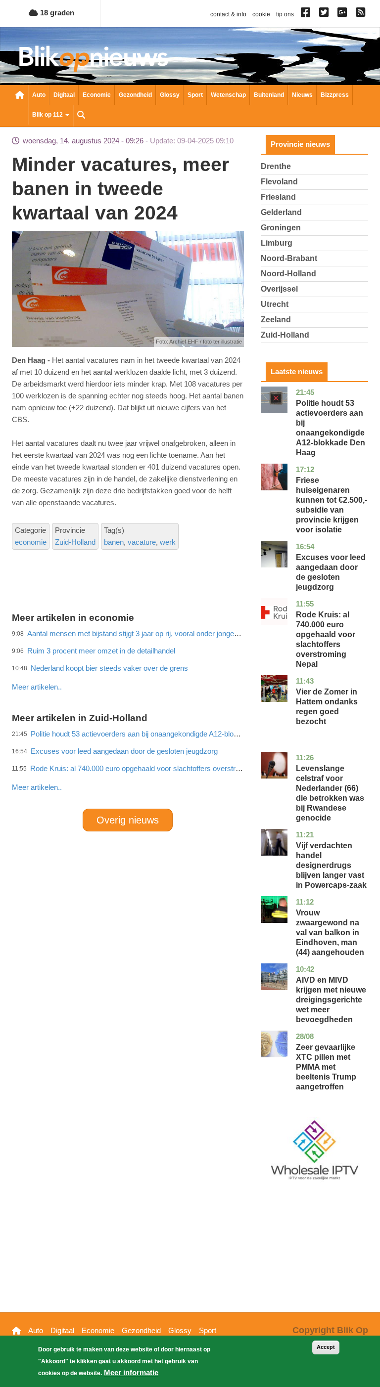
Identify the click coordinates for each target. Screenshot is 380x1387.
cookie (261, 14)
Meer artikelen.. (37, 787)
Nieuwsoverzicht (20, 96)
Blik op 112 (48, 114)
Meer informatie (131, 1372)
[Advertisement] (192, 665)
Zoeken (81, 116)
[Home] (93, 58)
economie (31, 542)
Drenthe (276, 166)
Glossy (170, 94)
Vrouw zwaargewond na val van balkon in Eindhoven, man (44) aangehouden (330, 932)
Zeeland (276, 319)
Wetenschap (228, 94)
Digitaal (64, 94)
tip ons (285, 14)
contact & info (228, 14)
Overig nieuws (127, 820)
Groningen (281, 227)
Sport (195, 94)
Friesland (278, 197)
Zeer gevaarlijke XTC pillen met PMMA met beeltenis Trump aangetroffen (326, 1067)
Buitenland (269, 94)
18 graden (56, 12)
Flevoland (279, 181)
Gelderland (281, 212)
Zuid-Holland (75, 542)
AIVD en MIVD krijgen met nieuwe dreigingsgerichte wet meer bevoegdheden (331, 1000)
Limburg (276, 243)
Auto (39, 94)
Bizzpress (335, 94)
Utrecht (274, 304)
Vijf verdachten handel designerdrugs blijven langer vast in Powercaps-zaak (331, 865)
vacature (142, 542)
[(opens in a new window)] (307, 14)
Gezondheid (135, 94)
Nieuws (302, 94)
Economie (97, 94)
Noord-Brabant (289, 258)
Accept (326, 1347)
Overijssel (279, 289)
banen (114, 542)
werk (168, 542)
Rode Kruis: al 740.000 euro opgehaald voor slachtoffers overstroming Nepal (153, 768)
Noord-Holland (288, 273)
